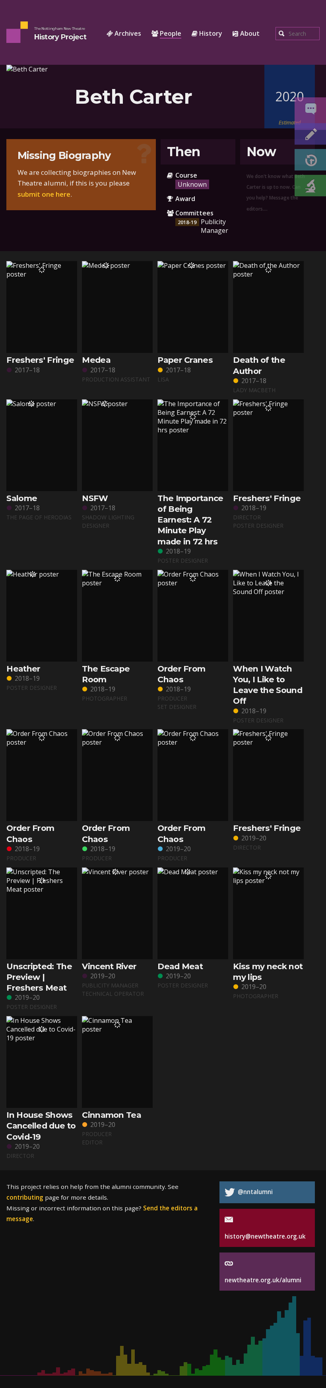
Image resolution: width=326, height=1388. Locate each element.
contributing (24, 1197)
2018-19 (187, 222)
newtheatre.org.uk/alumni (263, 1280)
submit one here (43, 194)
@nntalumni (254, 1192)
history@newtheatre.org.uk (265, 1236)
